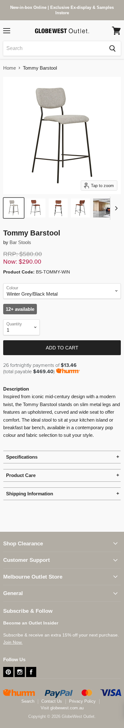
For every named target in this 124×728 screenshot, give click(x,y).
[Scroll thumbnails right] (115, 208)
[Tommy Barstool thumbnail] (13, 208)
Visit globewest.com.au (62, 708)
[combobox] (53, 48)
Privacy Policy (82, 701)
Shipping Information (29, 493)
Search (27, 701)
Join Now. (13, 642)
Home (9, 68)
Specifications (22, 457)
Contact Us (51, 701)
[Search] (112, 48)
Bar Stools (20, 242)
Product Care (21, 475)
